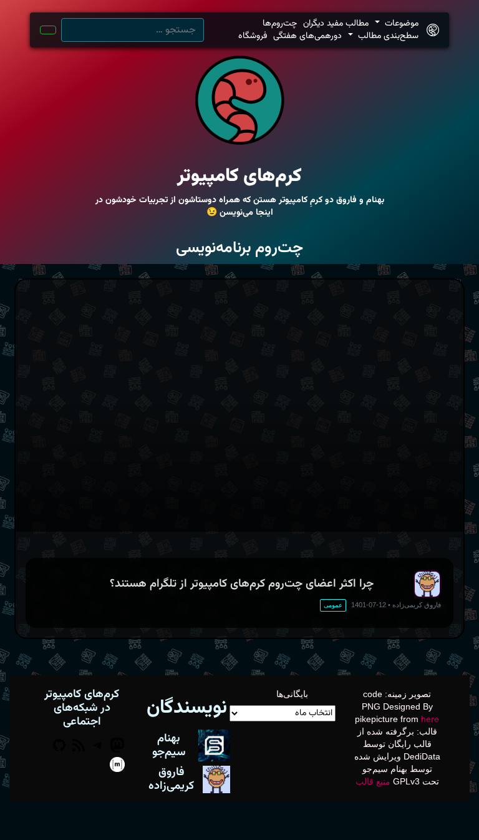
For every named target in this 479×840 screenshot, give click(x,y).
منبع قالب (373, 781)
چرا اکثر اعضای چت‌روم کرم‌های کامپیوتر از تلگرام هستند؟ (242, 584)
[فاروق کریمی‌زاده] (427, 584)
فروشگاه (252, 36)
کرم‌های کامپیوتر (239, 176)
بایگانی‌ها (292, 694)
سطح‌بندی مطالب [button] (387, 36)
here (430, 719)
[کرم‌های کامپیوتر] (433, 30)
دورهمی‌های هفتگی (307, 36)
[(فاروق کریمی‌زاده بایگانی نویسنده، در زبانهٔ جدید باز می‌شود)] (216, 779)
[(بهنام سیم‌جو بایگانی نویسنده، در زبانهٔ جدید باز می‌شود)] (214, 745)
